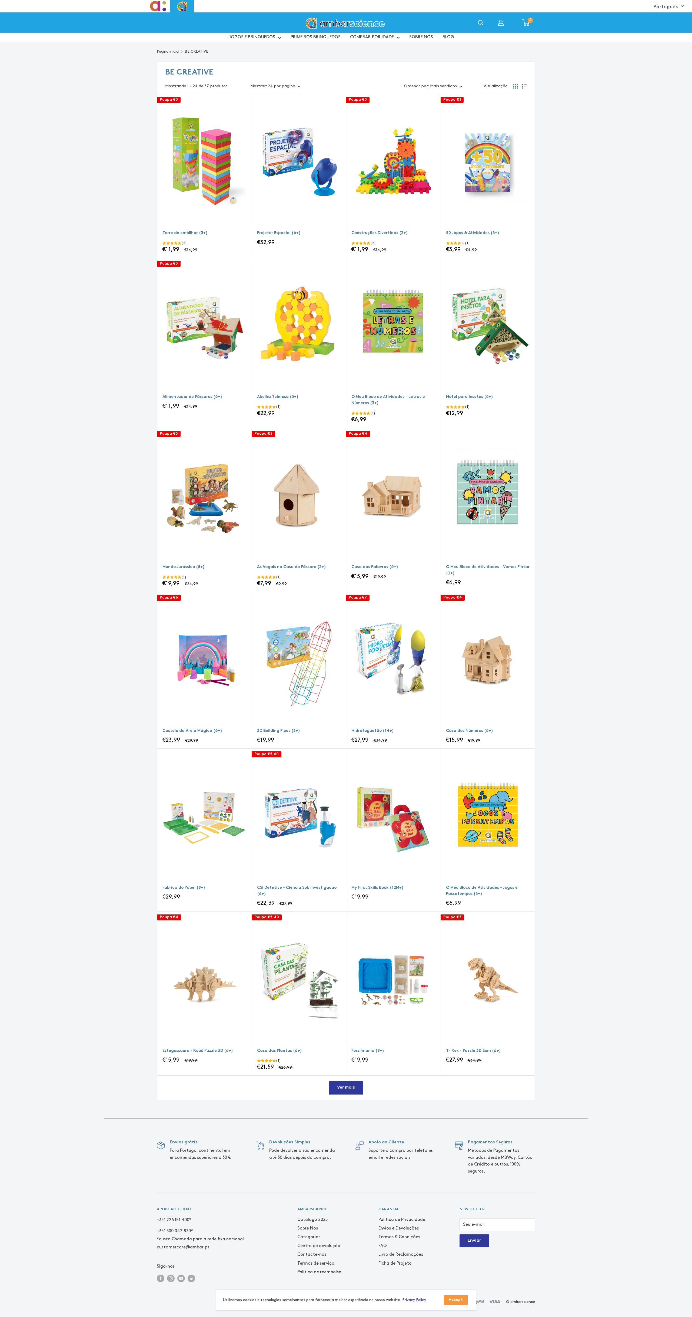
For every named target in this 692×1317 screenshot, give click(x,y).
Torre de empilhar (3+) (185, 233)
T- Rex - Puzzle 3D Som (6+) (473, 1051)
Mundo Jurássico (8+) (183, 567)
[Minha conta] (501, 23)
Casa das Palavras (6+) (374, 567)
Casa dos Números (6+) (469, 731)
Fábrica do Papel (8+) (183, 888)
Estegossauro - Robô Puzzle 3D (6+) (197, 1051)
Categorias (308, 1237)
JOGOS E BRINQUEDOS (252, 37)
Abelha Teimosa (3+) (277, 397)
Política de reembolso (319, 1272)
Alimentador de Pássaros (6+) (192, 397)
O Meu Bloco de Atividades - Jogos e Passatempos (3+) (482, 891)
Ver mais (346, 1088)
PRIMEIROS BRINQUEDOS (316, 37)
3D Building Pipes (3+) (278, 731)
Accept (456, 1300)
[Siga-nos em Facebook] (160, 1278)
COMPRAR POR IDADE (372, 37)
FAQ (382, 1246)
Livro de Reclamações (400, 1254)
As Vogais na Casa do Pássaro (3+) (291, 567)
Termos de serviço (315, 1263)
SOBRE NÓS (421, 37)
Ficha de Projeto (395, 1263)
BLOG (448, 37)
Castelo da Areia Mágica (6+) (192, 731)
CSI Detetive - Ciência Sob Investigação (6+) (297, 891)
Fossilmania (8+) (367, 1051)
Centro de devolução (318, 1246)
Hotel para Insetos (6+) (469, 397)
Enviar (474, 1241)
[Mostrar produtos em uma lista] (524, 86)
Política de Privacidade (401, 1220)
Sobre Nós (307, 1228)
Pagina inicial (168, 51)
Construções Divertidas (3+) (379, 233)
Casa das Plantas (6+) (279, 1051)
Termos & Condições (399, 1237)
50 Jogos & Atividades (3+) (472, 233)
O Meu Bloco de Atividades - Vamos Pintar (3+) (488, 570)
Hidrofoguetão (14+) (372, 731)
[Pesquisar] (480, 23)
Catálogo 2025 (312, 1220)
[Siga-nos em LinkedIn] (191, 1278)
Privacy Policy (414, 1300)
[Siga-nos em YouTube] (181, 1278)
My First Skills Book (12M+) (377, 888)
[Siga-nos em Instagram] (171, 1278)
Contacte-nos (311, 1254)
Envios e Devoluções (398, 1228)
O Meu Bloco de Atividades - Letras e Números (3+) (388, 400)
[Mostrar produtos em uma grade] (515, 86)
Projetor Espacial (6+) (279, 233)
